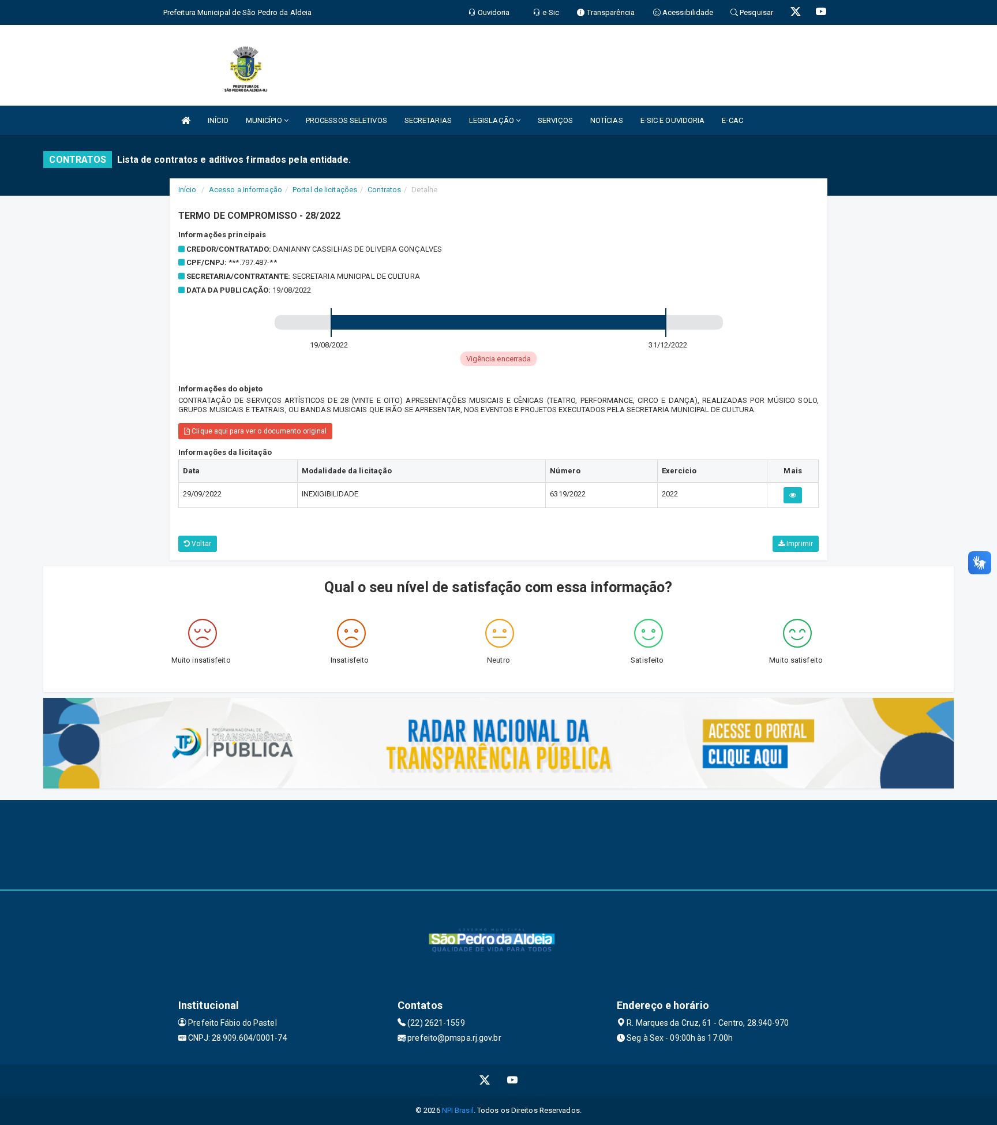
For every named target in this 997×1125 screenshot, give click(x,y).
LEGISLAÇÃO (492, 120)
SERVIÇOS (555, 120)
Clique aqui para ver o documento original (258, 431)
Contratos (384, 189)
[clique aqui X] (485, 1080)
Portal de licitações (325, 189)
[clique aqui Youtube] (513, 1080)
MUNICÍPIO (265, 120)
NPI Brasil (458, 1110)
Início (187, 189)
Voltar (200, 544)
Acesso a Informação (245, 189)
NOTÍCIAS (606, 120)
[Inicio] (185, 120)
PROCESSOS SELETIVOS (346, 120)
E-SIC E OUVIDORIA (672, 120)
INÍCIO (218, 120)
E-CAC (732, 120)
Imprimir (799, 544)
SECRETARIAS (428, 120)
